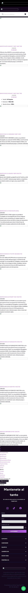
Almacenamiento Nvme (5, 460)
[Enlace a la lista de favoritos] (25, 14)
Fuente (1, 467)
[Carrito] (25, 9)
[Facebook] (20, 508)
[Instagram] (7, 508)
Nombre (3, 513)
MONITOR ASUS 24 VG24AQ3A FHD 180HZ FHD (11, 342)
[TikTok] (14, 508)
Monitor (2, 469)
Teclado (2, 471)
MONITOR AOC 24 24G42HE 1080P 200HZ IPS (10, 173)
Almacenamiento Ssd (5, 462)
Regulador (2, 477)
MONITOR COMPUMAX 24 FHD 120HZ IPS (9, 431)
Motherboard (3, 456)
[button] (23, 588)
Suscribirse (14, 531)
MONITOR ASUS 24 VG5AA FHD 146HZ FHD (10, 387)
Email (3, 518)
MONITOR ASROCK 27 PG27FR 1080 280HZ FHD (11, 254)
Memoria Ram (3, 458)
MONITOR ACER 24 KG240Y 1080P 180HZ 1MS (11, 93)
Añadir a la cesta (4, 481)
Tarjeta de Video (4, 464)
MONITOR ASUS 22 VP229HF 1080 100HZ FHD (11, 297)
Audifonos (2, 475)
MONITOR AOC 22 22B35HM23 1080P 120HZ (10, 134)
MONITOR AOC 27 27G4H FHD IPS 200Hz (9, 211)
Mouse (1, 473)
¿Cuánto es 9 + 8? (6, 524)
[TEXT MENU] (9, 9)
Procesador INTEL (4, 453)
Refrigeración (3, 454)
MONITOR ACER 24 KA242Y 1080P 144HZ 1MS (11, 46)
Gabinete (2, 466)
